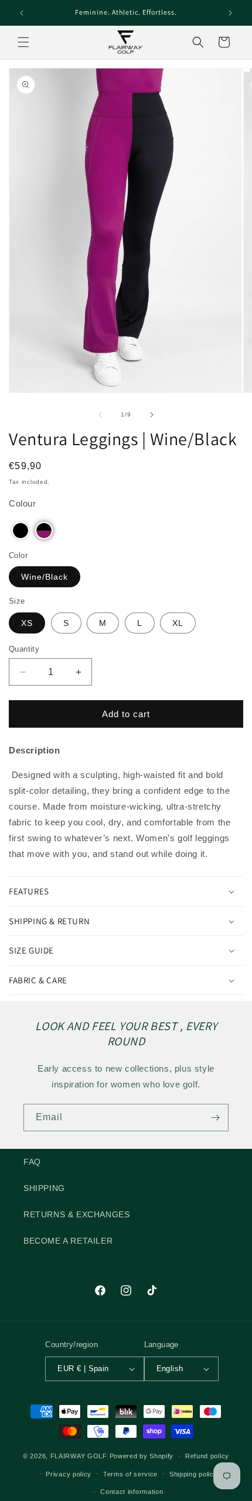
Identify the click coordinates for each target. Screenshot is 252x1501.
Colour (22, 503)
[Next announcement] (230, 13)
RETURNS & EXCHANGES (76, 1214)
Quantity (24, 649)
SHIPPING (44, 1188)
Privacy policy (68, 1474)
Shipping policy (193, 1474)
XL (177, 623)
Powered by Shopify (142, 1455)
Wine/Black (44, 576)
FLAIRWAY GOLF (78, 1455)
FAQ (32, 1161)
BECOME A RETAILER (68, 1240)
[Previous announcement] (22, 13)
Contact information (131, 1491)
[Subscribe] (215, 1117)
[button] (23, 42)
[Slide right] (152, 415)
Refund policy (207, 1455)
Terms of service (130, 1474)
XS (27, 623)
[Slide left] (100, 415)
